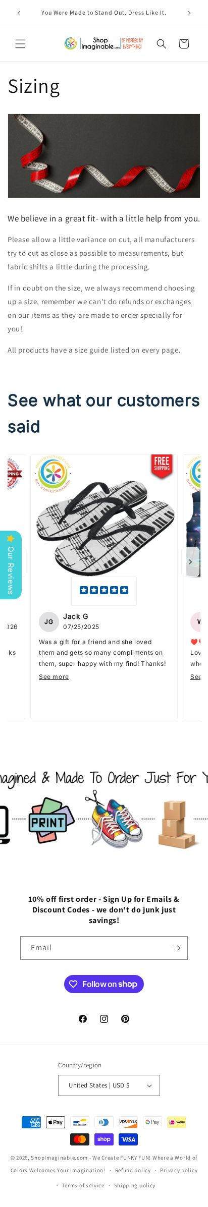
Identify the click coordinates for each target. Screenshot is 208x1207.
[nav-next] (190, 562)
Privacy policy (178, 1170)
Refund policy (133, 1170)
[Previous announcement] (19, 13)
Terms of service (83, 1185)
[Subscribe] (176, 948)
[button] (20, 44)
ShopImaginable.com (59, 1157)
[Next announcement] (189, 13)
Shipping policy (135, 1185)
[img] (104, 591)
